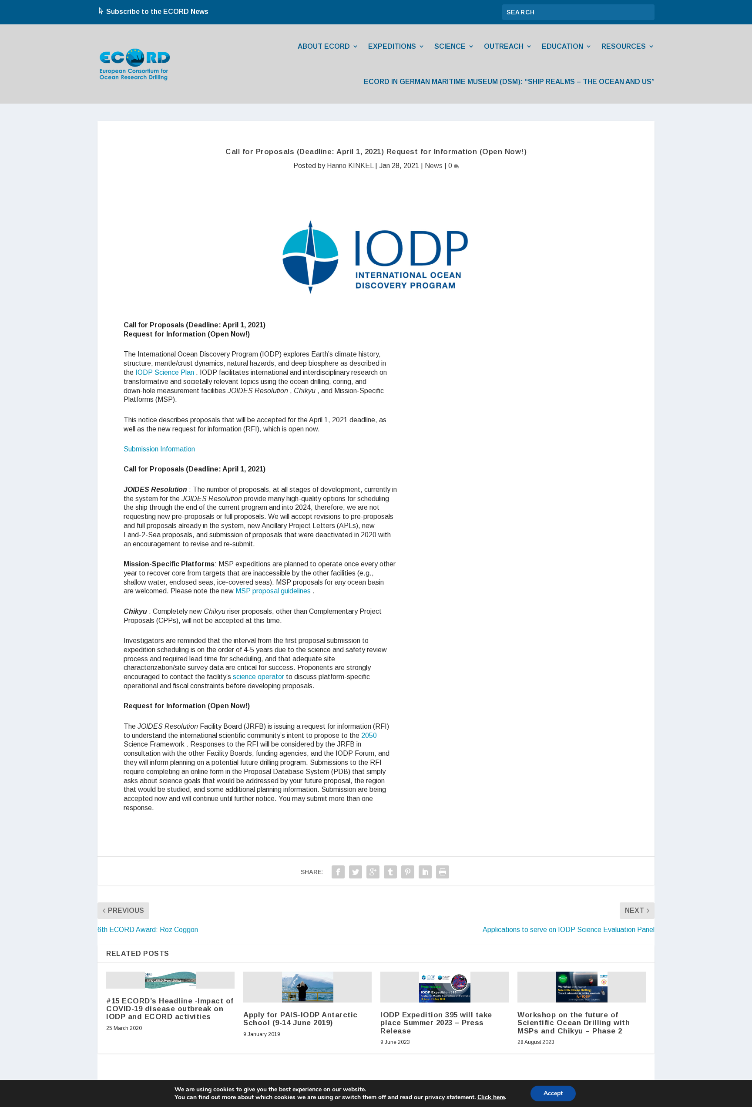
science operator (258, 676)
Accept (553, 1093)
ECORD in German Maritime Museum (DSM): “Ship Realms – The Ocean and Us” (509, 81)
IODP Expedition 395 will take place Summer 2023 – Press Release (436, 1023)
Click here (491, 1097)
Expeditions (392, 46)
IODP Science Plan (164, 372)
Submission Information (159, 449)
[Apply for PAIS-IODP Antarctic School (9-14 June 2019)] (307, 987)
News (434, 165)
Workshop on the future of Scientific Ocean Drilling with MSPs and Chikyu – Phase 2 (573, 1023)
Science (450, 46)
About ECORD (324, 46)
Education (562, 46)
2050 (369, 735)
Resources (623, 46)
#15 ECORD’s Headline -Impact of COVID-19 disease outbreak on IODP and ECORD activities (170, 1009)
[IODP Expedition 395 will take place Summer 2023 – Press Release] (445, 987)
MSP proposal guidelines (273, 591)
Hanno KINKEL (350, 165)
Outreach (504, 46)
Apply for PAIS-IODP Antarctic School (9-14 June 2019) (300, 1019)
